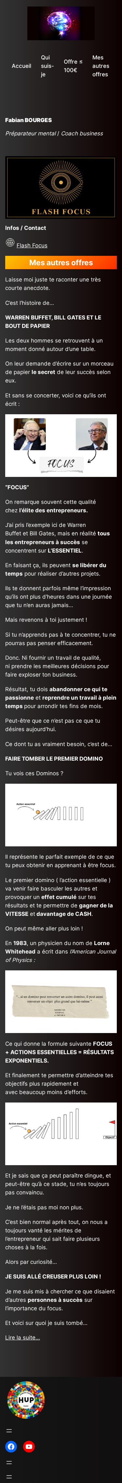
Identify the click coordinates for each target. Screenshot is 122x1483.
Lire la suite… (22, 1337)
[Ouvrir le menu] (9, 1431)
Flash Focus (32, 245)
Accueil (21, 66)
